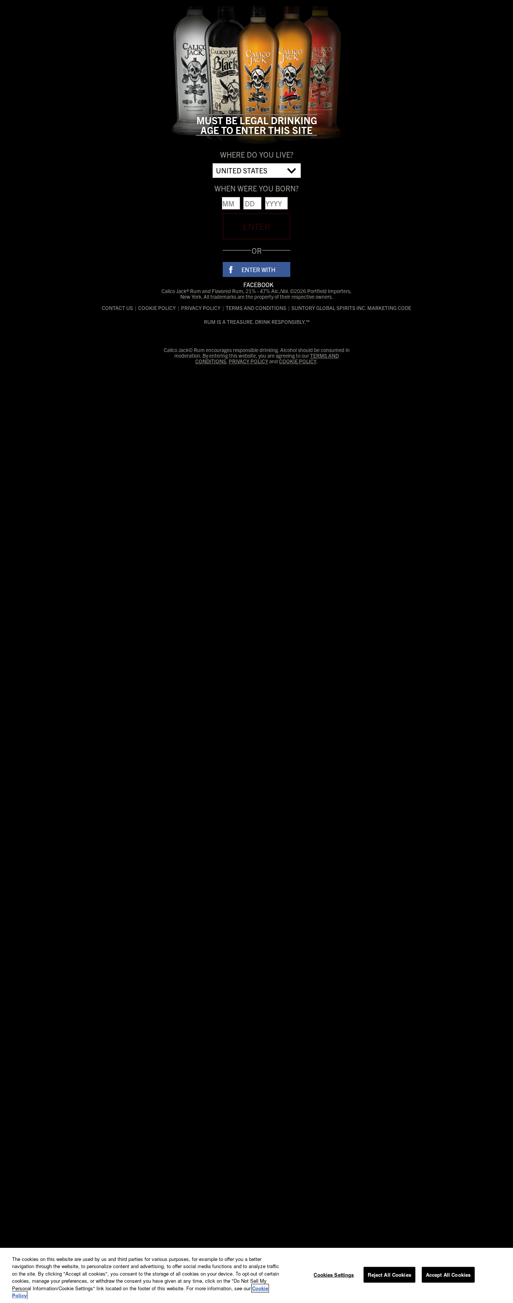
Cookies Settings (334, 1274)
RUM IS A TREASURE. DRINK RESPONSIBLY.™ (256, 321)
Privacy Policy (200, 308)
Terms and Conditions (256, 308)
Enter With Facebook (258, 271)
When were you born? (256, 188)
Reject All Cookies (389, 1274)
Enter (256, 226)
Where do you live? (256, 154)
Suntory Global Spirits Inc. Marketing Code (351, 308)
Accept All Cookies (448, 1274)
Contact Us (117, 308)
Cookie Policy (157, 308)
